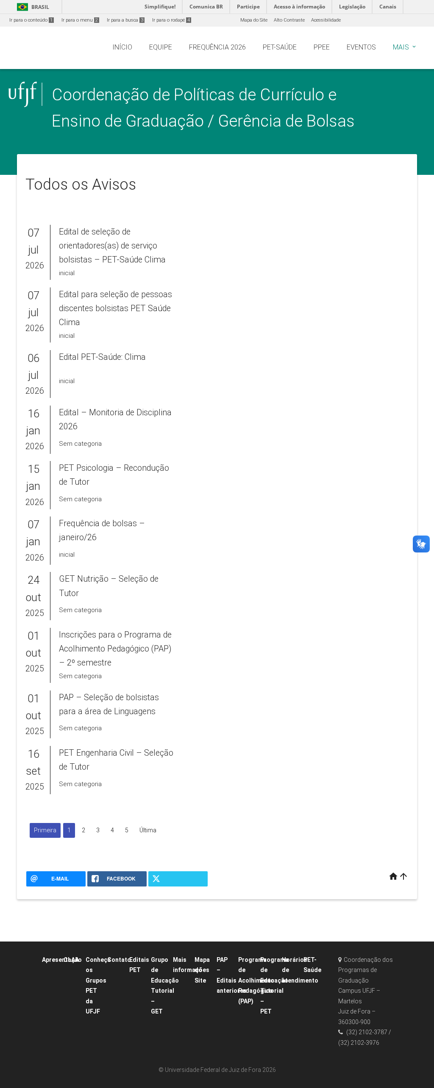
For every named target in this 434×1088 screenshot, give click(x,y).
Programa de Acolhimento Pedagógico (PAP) (256, 980)
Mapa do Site (253, 20)
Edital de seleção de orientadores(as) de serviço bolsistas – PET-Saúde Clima (112, 246)
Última (147, 830)
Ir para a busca (125, 20)
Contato (119, 959)
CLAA (71, 959)
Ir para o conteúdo (31, 20)
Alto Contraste (289, 20)
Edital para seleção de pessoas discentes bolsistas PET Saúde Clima (115, 309)
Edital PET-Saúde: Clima (102, 357)
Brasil (31, 7)
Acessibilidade (326, 20)
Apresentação (62, 959)
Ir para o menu (79, 20)
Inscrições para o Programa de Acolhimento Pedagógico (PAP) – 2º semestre (115, 649)
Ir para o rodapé (171, 20)
